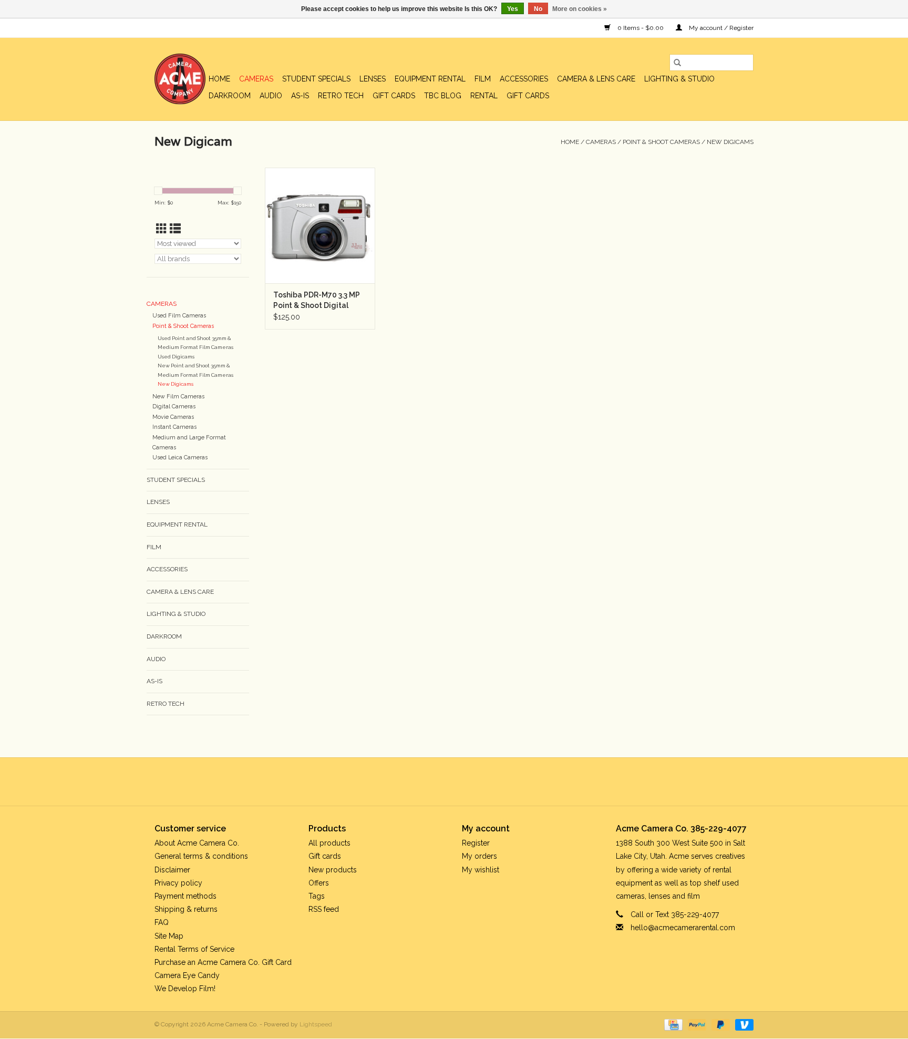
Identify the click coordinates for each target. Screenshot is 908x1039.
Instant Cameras (174, 427)
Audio (271, 95)
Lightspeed (316, 1024)
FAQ (161, 922)
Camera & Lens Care (596, 79)
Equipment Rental (430, 79)
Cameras (256, 79)
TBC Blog (442, 95)
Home (219, 79)
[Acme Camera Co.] (179, 79)
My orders (479, 856)
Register (476, 843)
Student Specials (316, 79)
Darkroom (230, 95)
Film (482, 79)
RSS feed (323, 909)
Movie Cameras (173, 417)
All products (329, 843)
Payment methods (185, 896)
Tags (316, 896)
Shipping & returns (186, 909)
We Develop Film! (184, 988)
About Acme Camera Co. (196, 843)
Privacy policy (178, 883)
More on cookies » (579, 9)
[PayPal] (696, 1024)
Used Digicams (176, 356)
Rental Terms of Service (194, 949)
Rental (484, 95)
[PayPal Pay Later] (719, 1024)
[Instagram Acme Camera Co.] (482, 781)
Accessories (524, 79)
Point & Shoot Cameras (661, 142)
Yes (512, 9)
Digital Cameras (173, 406)
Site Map (168, 936)
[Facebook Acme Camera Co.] (425, 781)
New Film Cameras (178, 396)
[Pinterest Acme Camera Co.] (444, 781)
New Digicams (730, 142)
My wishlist (480, 870)
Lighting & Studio (679, 79)
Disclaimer (172, 870)
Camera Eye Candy (187, 975)
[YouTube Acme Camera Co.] (463, 781)
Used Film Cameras (179, 315)
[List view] (175, 228)
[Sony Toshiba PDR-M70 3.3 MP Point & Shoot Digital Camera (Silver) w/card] (320, 225)
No (538, 9)
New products (332, 870)
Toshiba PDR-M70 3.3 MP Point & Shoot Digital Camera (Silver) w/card (316, 301)
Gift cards (394, 95)
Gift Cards (528, 95)
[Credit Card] (672, 1024)
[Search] (677, 62)
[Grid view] (161, 228)
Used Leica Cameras (180, 457)
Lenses (372, 79)
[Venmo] (742, 1024)
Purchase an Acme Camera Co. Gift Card (223, 962)
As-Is (300, 95)
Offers (318, 883)
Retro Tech (341, 95)
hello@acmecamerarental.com (683, 927)
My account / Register (720, 28)
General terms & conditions (201, 856)
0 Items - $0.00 (640, 28)
